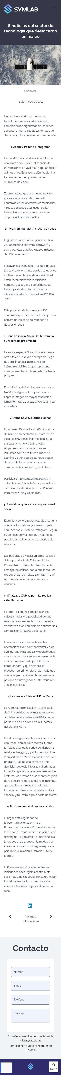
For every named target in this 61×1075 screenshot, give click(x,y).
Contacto (35, 41)
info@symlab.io (31, 1040)
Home (33, 25)
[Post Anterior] (10, 916)
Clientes (34, 37)
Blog (32, 45)
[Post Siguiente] (51, 916)
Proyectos (35, 33)
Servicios (35, 29)
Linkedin (30, 1050)
